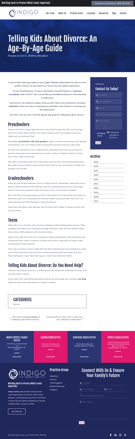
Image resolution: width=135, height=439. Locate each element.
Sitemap (43, 435)
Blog (114, 13)
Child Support (56, 383)
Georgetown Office (51, 337)
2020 (96, 188)
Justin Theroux (51, 82)
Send (98, 143)
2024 (96, 170)
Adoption (54, 376)
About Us (62, 13)
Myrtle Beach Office (118, 337)
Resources (103, 13)
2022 (96, 179)
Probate (53, 389)
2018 (96, 197)
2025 (96, 166)
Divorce (16, 304)
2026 (96, 162)
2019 (96, 192)
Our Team (50, 13)
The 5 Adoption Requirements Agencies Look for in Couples (25, 318)
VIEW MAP (16, 357)
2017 (96, 201)
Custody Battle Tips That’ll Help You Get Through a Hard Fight (64, 318)
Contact (123, 13)
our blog (82, 279)
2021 (96, 183)
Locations (91, 13)
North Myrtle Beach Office (17, 339)
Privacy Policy (34, 435)
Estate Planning (57, 386)
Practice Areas (76, 13)
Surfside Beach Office (84, 337)
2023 (96, 175)
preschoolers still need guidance (33, 141)
